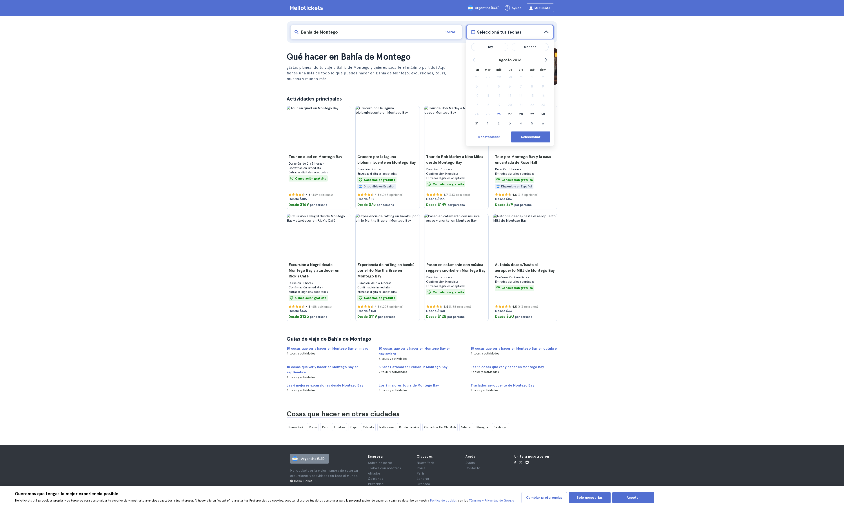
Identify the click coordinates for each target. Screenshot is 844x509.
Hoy (490, 47)
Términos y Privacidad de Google (491, 500)
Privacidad (376, 484)
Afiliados (374, 473)
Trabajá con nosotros (384, 468)
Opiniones (375, 479)
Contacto (473, 468)
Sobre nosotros (380, 463)
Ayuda (470, 463)
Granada (423, 484)
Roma (313, 427)
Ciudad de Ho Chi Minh (440, 427)
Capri (354, 427)
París (325, 427)
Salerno (466, 427)
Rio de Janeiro (409, 427)
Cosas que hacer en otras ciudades (343, 414)
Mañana (530, 47)
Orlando (368, 427)
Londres (339, 427)
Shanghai (483, 427)
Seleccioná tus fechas (499, 32)
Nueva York (296, 427)
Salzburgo (500, 427)
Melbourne (386, 427)
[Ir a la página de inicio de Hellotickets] (307, 8)
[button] (319, 157)
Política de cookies (443, 500)
